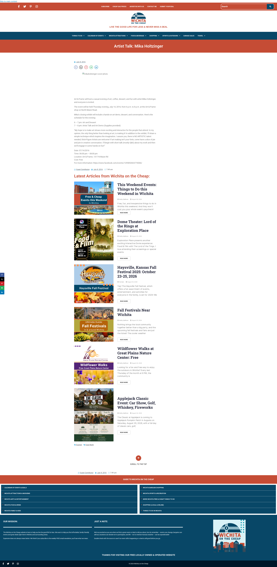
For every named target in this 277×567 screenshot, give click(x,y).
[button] (78, 36)
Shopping (153, 36)
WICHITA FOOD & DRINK (12, 505)
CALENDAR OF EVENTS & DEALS (15, 488)
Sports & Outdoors (170, 36)
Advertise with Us (137, 6)
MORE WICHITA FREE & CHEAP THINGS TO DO (159, 499)
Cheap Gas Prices (119, 6)
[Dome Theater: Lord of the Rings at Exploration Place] (94, 239)
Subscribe (105, 6)
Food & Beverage (137, 36)
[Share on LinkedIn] (96, 67)
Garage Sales (188, 36)
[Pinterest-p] (30, 6)
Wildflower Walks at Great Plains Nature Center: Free (135, 353)
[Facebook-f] (19, 6)
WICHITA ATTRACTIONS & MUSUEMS (17, 493)
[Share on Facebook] (76, 67)
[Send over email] (91, 67)
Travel (200, 36)
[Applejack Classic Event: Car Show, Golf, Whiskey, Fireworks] (94, 414)
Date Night (90, 445)
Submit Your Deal (167, 6)
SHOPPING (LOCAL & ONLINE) (153, 505)
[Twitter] (24, 6)
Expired (79, 445)
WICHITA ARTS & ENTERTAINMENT (16, 499)
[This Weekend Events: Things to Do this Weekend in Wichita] (94, 198)
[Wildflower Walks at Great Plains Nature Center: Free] (94, 364)
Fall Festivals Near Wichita (133, 312)
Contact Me (152, 6)
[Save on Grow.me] (101, 67)
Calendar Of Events (96, 36)
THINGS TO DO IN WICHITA (152, 511)
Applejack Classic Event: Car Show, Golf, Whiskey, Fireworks (136, 403)
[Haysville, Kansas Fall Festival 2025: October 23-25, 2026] (94, 283)
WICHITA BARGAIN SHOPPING (153, 488)
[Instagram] (36, 6)
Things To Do (77, 36)
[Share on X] (81, 67)
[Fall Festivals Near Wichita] (94, 324)
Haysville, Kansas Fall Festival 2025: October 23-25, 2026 (136, 272)
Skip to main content (8, 1)
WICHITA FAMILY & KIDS (12, 511)
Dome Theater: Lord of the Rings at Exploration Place (136, 226)
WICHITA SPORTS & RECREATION (154, 493)
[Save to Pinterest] (86, 67)
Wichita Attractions (117, 36)
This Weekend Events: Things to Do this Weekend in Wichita (136, 189)
